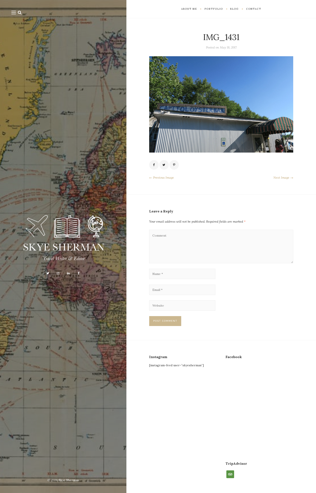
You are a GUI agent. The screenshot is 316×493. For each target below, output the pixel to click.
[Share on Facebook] (154, 165)
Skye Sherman (69, 480)
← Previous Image (161, 177)
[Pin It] (174, 165)
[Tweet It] (164, 165)
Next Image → (283, 177)
